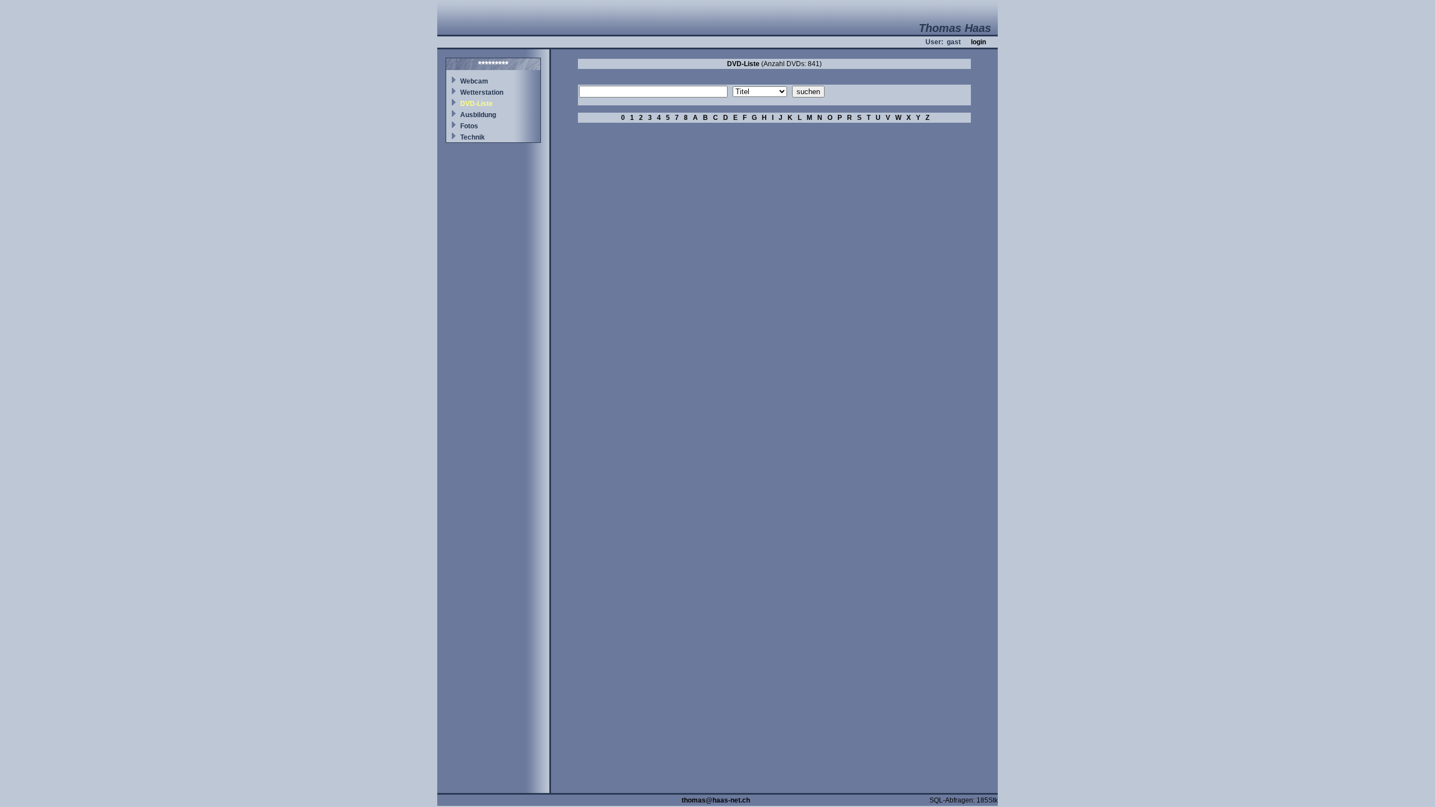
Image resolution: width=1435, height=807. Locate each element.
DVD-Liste (476, 104)
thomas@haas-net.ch (716, 800)
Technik (472, 137)
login (978, 42)
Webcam (474, 81)
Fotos (469, 126)
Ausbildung (478, 115)
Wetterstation (481, 92)
